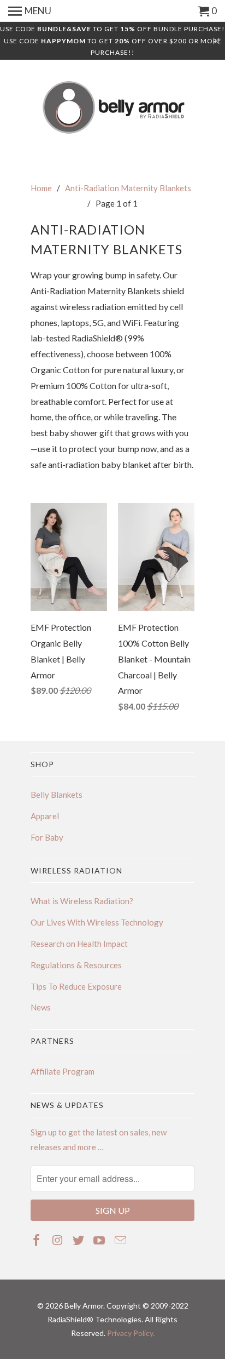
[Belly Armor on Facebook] (37, 1240)
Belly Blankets (56, 795)
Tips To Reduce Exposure (76, 986)
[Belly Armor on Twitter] (79, 1240)
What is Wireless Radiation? (82, 901)
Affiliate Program (62, 1071)
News (41, 1007)
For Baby (47, 837)
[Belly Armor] (112, 108)
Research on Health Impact (79, 944)
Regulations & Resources (76, 965)
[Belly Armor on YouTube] (100, 1240)
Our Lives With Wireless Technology (97, 922)
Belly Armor (83, 1305)
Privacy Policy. (131, 1333)
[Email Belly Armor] (121, 1240)
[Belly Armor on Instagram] (58, 1240)
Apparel (45, 816)
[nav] (29, 11)
